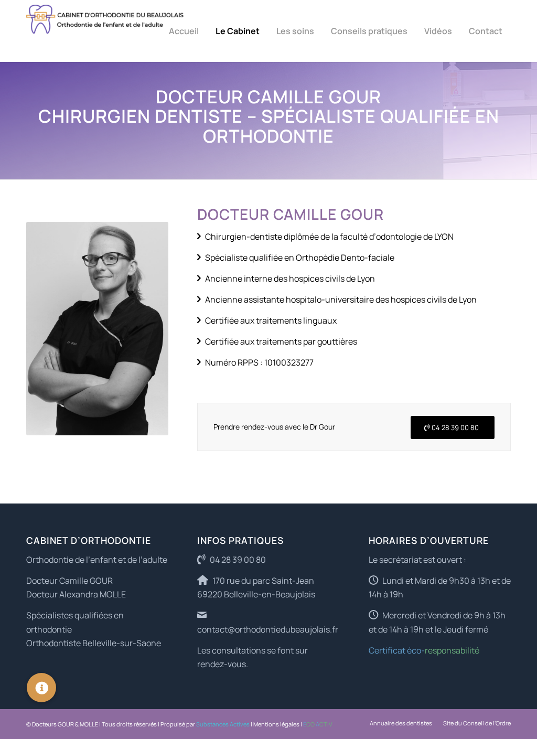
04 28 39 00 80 (238, 559)
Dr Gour (322, 427)
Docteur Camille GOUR (69, 580)
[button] (41, 687)
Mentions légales (276, 724)
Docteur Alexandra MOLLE (76, 594)
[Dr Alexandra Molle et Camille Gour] (105, 31)
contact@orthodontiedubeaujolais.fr (267, 629)
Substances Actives (223, 724)
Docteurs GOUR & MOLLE (65, 724)
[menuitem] (183, 31)
